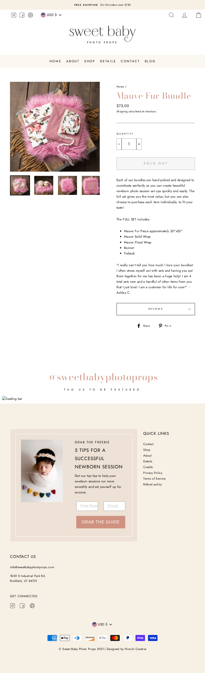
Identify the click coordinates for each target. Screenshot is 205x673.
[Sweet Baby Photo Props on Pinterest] (30, 15)
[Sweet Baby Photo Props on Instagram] (14, 15)
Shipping (122, 111)
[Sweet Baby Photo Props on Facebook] (22, 15)
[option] (102, 5)
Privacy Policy (152, 473)
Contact (130, 61)
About (73, 61)
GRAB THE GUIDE (101, 522)
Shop (89, 61)
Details (108, 61)
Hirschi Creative (135, 649)
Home (55, 61)
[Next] (97, 185)
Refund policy (152, 484)
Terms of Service (154, 478)
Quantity (125, 134)
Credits (148, 467)
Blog (150, 61)
